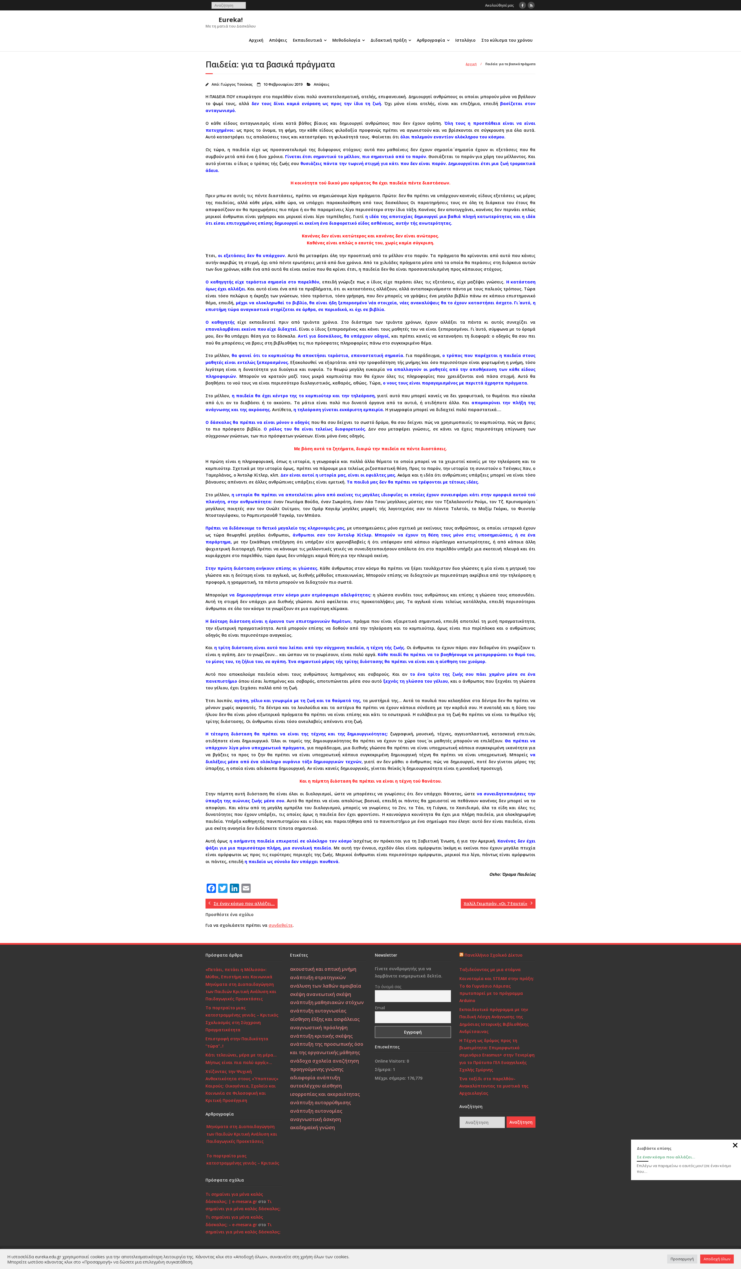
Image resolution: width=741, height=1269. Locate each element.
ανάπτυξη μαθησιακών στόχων (327, 1002)
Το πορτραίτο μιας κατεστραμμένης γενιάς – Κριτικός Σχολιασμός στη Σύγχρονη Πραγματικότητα (242, 1018)
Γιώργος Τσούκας (237, 84)
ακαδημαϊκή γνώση (312, 1127)
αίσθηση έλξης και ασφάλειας (325, 1019)
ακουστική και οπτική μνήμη (323, 969)
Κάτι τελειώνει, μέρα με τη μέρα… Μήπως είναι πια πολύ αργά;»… (241, 1058)
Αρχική (256, 40)
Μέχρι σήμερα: (391, 1078)
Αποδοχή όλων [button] (717, 1258)
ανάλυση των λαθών (314, 986)
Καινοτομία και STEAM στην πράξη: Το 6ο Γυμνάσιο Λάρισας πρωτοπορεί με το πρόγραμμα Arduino (496, 989)
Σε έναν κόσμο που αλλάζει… (666, 1157)
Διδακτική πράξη (388, 40)
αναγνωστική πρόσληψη (319, 1027)
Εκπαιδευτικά (307, 40)
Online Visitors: (391, 1061)
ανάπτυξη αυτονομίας (316, 1111)
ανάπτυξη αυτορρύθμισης (320, 1102)
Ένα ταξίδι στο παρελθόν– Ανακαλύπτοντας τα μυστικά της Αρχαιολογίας (494, 1086)
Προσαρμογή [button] (682, 1258)
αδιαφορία (303, 1077)
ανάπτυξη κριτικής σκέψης (321, 1036)
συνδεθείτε (281, 925)
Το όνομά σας (388, 986)
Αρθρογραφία (431, 40)
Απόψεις (278, 40)
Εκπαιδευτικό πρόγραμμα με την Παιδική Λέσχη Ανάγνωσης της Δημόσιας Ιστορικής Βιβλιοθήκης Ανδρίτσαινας (494, 1020)
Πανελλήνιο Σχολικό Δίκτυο (493, 955)
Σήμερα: (384, 1069)
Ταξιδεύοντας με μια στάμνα (490, 969)
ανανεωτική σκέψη (328, 994)
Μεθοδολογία (346, 40)
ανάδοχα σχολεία (310, 1061)
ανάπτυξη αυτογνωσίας (318, 1011)
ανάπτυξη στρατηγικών (318, 977)
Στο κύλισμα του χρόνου (507, 40)
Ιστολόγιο (465, 40)
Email (380, 1007)
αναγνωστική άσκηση (315, 1119)
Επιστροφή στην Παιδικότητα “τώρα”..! (237, 1042)
